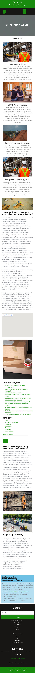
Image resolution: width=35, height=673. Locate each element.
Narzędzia (8, 424)
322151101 (19, 2)
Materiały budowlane (11, 422)
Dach (6, 420)
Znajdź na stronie (8, 434)
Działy (17, 638)
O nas (17, 636)
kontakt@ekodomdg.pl (18, 5)
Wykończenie (9, 431)
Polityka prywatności (17, 642)
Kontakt (17, 640)
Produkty (7, 430)
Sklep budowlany (17, 634)
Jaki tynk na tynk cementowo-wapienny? (17, 402)
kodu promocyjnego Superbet (18, 591)
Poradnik (7, 428)
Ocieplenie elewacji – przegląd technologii (18, 414)
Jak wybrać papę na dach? (13, 393)
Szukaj (5, 441)
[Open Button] (4, 11)
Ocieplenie (8, 426)
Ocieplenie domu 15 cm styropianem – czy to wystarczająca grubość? (18, 399)
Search (17, 617)
